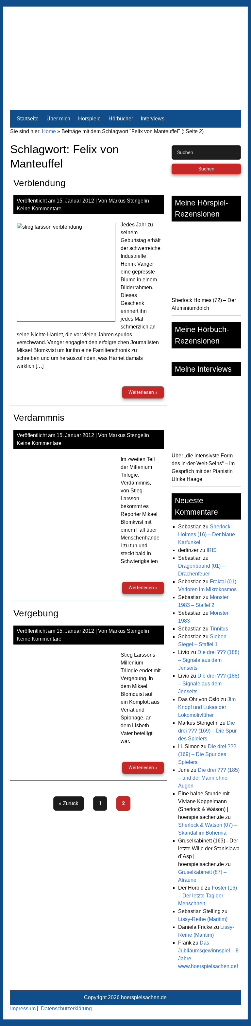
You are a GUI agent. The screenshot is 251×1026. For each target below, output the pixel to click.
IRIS (212, 550)
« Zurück (68, 803)
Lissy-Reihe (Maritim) (202, 919)
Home (49, 131)
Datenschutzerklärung (66, 1008)
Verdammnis (38, 418)
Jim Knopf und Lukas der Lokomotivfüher (207, 707)
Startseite (28, 118)
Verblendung (39, 183)
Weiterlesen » (146, 392)
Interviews (152, 118)
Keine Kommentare (39, 208)
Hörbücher (121, 118)
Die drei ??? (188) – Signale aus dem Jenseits (208, 660)
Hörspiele (89, 118)
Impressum (23, 1008)
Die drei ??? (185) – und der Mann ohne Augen (209, 777)
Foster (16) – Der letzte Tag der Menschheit (207, 895)
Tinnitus (219, 628)
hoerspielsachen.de (144, 997)
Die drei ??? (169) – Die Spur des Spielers (207, 730)
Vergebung (36, 613)
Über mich (58, 118)
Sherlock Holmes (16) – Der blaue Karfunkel (206, 534)
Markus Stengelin (129, 200)
